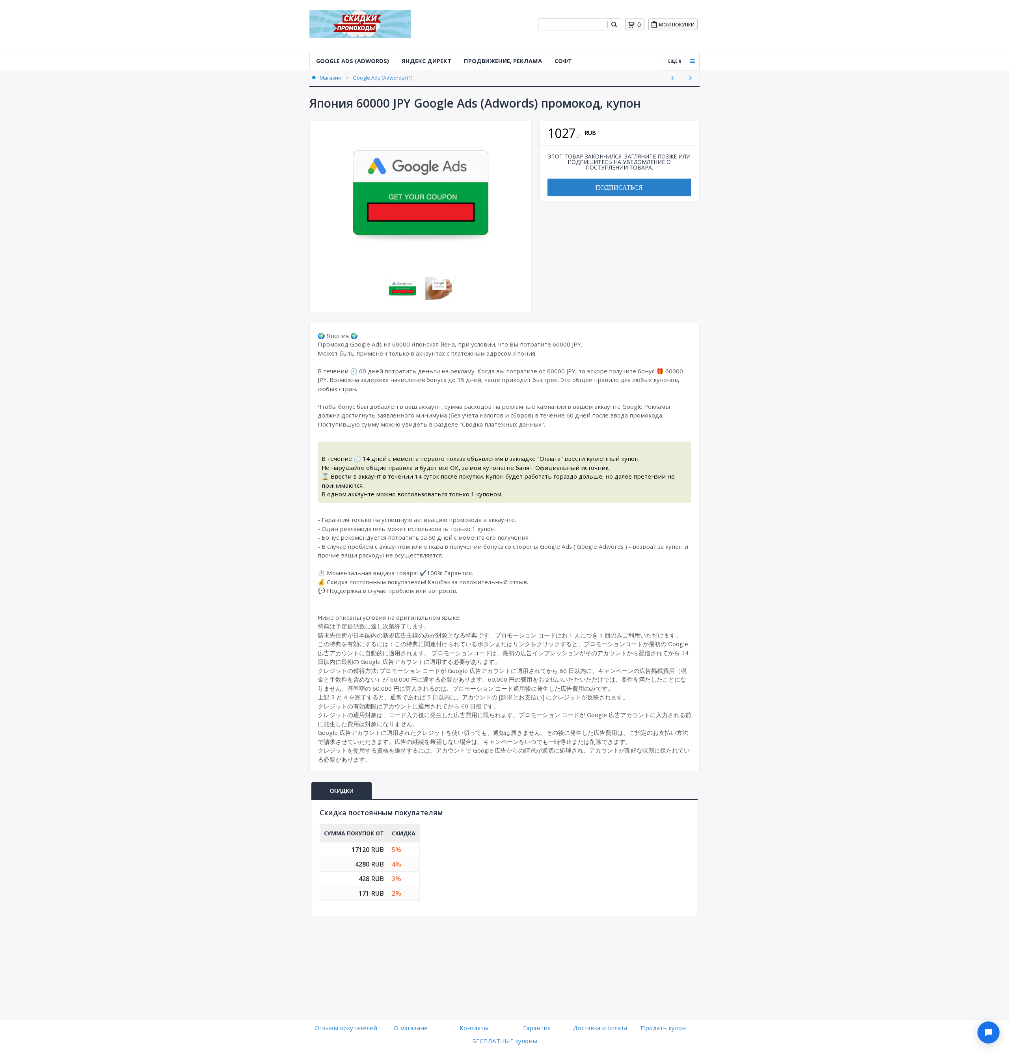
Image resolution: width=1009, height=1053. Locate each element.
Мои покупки (676, 24)
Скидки (342, 790)
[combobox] (572, 24)
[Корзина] (631, 25)
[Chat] (988, 1032)
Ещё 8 (674, 61)
